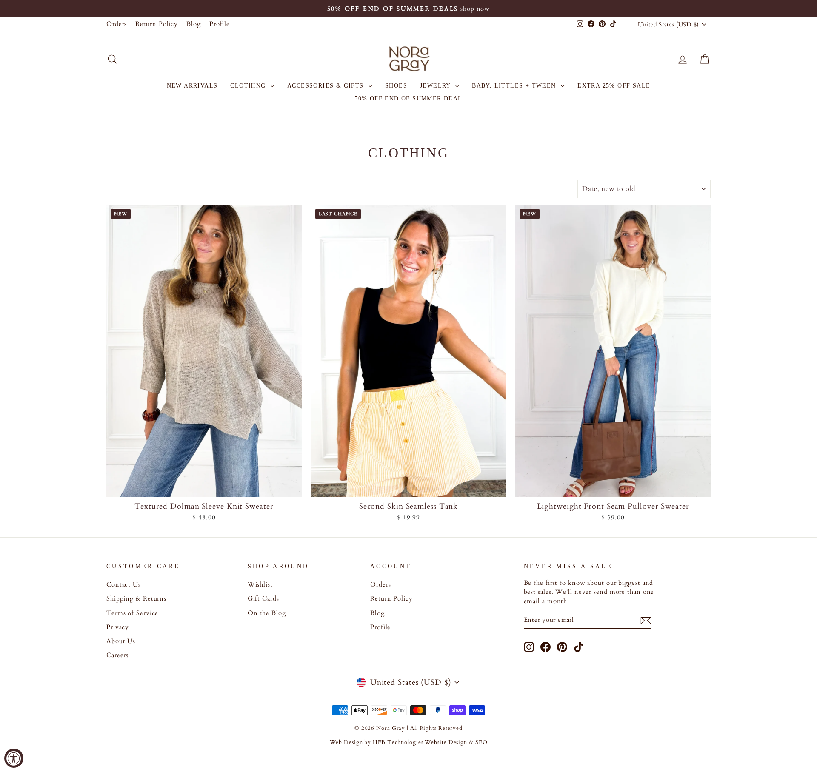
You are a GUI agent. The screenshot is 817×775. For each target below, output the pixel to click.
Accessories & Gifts (326, 86)
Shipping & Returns (136, 598)
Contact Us (123, 584)
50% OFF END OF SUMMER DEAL (408, 98)
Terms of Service (132, 613)
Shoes (396, 86)
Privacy (117, 627)
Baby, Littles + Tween (515, 86)
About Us (120, 641)
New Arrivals (192, 86)
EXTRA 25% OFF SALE (613, 86)
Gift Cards (263, 598)
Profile (219, 24)
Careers (117, 655)
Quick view (204, 487)
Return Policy (156, 24)
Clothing (249, 86)
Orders (116, 24)
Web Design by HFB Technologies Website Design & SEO (409, 742)
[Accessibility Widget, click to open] (13, 758)
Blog (193, 24)
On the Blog (267, 613)
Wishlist (260, 584)
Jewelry (436, 86)
